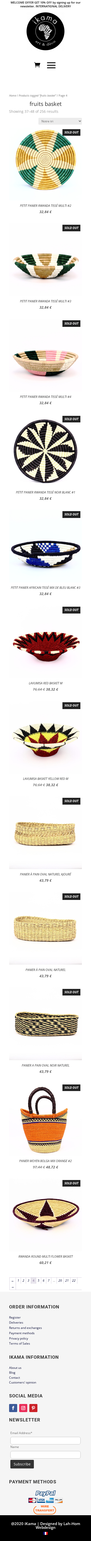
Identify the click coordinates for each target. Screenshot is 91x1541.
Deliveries (16, 1322)
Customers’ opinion (22, 1382)
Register (15, 1317)
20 (60, 1280)
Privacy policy (18, 1338)
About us (15, 1368)
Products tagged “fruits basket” (37, 95)
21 (67, 1280)
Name (14, 1447)
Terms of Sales (19, 1343)
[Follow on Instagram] (23, 1408)
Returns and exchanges (25, 1328)
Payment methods (22, 1333)
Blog (12, 1372)
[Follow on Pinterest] (33, 1408)
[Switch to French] (45, 1533)
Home (12, 95)
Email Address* (21, 1433)
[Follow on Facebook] (13, 1408)
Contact (14, 1377)
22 (74, 1280)
